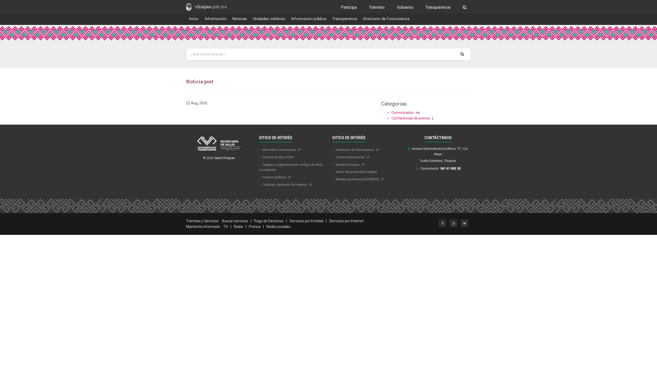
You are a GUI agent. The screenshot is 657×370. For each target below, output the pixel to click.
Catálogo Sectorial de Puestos (285, 185)
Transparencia (438, 7)
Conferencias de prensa (410, 118)
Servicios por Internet (346, 221)
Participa (349, 7)
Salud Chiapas (224, 158)
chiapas (211, 6)
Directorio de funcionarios (355, 150)
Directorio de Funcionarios (386, 19)
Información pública (308, 19)
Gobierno (405, 7)
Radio (238, 227)
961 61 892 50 (450, 168)
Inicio (194, 19)
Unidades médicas (269, 19)
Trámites (377, 7)
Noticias (240, 19)
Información (215, 19)
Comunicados (402, 112)
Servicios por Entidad (306, 221)
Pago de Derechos (269, 221)
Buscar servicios (235, 221)
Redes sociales (278, 227)
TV (225, 227)
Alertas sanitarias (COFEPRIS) (358, 179)
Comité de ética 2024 (278, 157)
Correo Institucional (350, 157)
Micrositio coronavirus (279, 150)
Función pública (275, 177)
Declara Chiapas (348, 164)
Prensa (254, 227)
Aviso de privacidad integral (356, 172)
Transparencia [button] (344, 19)
